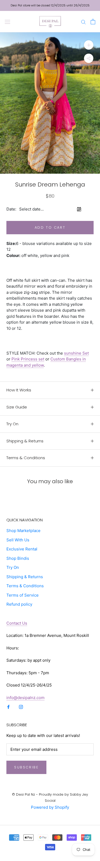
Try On (12, 424)
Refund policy (19, 604)
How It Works (18, 390)
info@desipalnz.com (25, 697)
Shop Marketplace (23, 530)
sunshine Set (76, 353)
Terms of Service (22, 595)
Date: (11, 209)
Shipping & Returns (24, 441)
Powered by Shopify (50, 807)
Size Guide (16, 407)
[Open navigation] (7, 21)
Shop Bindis (17, 558)
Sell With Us (17, 539)
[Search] (83, 21)
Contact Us (16, 623)
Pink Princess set (27, 359)
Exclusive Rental (21, 548)
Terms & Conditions (25, 458)
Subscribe (26, 767)
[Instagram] (21, 707)
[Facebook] (8, 707)
